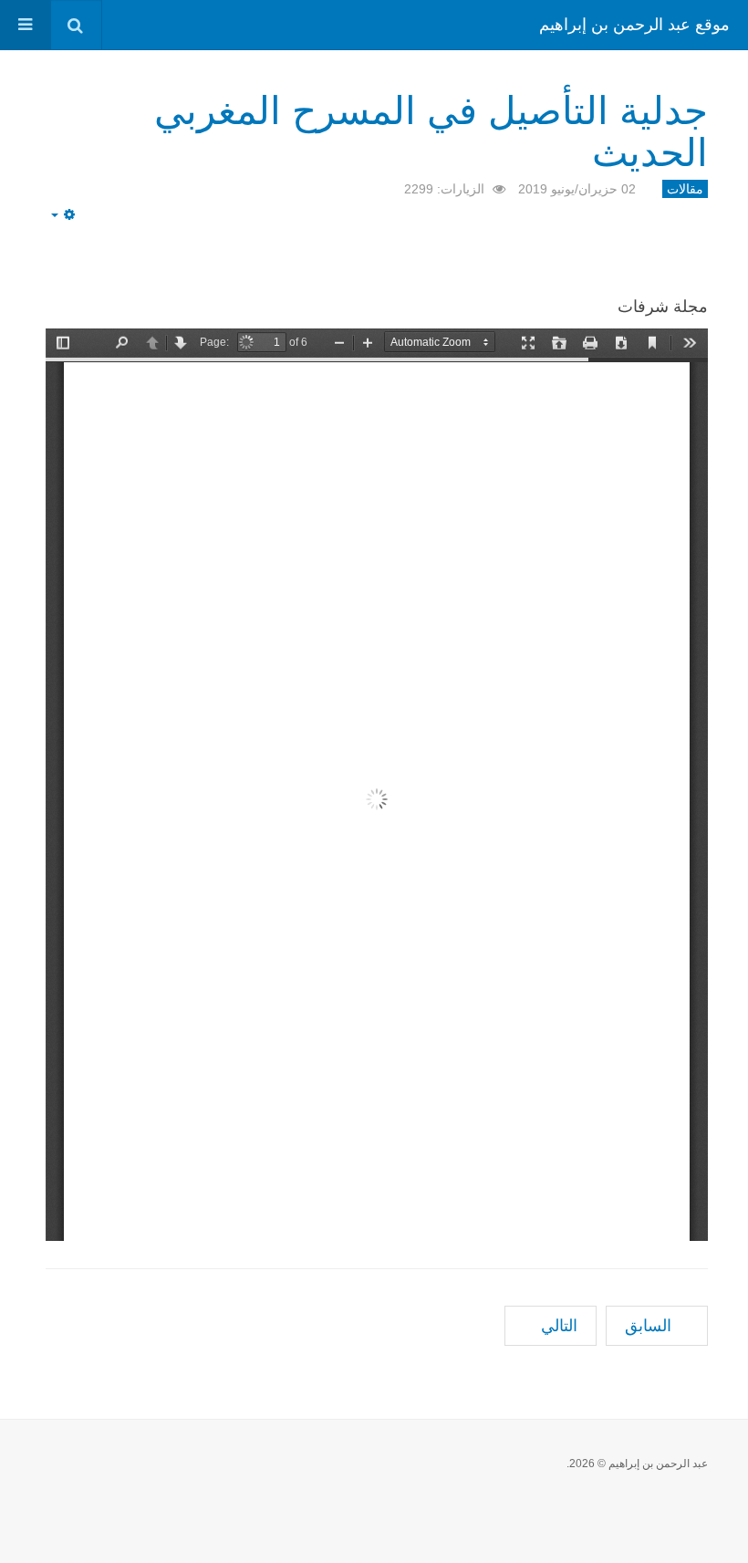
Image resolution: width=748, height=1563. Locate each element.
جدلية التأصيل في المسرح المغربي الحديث (431, 128)
